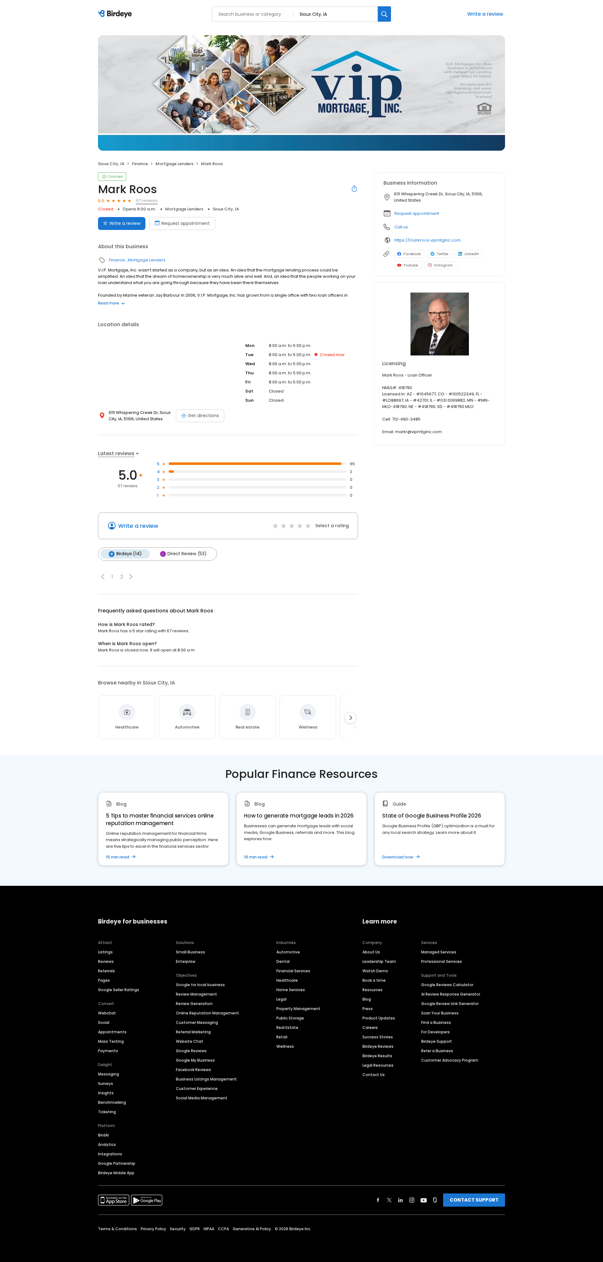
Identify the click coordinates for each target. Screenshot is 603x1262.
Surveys (105, 1083)
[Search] (384, 14)
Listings (105, 952)
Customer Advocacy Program (449, 1060)
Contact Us (373, 1074)
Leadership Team (379, 961)
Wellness (285, 1046)
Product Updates (378, 1018)
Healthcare (287, 980)
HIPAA (209, 1228)
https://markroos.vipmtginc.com (427, 240)
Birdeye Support (436, 1041)
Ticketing (107, 1111)
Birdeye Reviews (378, 1046)
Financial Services (293, 971)
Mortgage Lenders (174, 164)
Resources (372, 989)
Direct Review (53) (186, 554)
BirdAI (103, 1135)
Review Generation (194, 1003)
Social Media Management (201, 1098)
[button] (102, 576)
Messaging (108, 1074)
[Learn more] (439, 324)
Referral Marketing (193, 1032)
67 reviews (147, 201)
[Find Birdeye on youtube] (424, 1200)
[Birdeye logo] (116, 14)
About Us (371, 952)
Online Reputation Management (207, 1013)
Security (178, 1228)
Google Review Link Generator (450, 1003)
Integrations (110, 1154)
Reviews (106, 961)
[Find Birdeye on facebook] (378, 1200)
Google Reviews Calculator (447, 984)
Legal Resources (378, 1065)
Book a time (374, 980)
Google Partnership (116, 1163)
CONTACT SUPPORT (474, 1200)
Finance (140, 164)
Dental (283, 961)
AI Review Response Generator (450, 994)
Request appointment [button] (416, 213)
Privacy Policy (153, 1228)
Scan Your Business (440, 1013)
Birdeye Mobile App (116, 1172)
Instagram (443, 265)
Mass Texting (111, 1041)
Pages (104, 980)
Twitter (442, 253)
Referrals (106, 971)
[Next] (350, 717)
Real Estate (287, 1027)
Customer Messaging (197, 1022)
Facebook (412, 253)
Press (367, 1008)
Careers (370, 1027)
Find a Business (436, 1022)
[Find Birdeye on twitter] (389, 1200)
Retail (281, 1037)
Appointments (112, 1032)
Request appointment (185, 223)
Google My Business (195, 1060)
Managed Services (438, 952)
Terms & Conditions (117, 1228)
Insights (106, 1093)
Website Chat (189, 1041)
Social (103, 1022)
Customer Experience (197, 1088)
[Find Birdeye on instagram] (411, 1200)
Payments (108, 1050)
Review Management (196, 994)
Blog (366, 999)
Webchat (107, 1013)
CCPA (223, 1228)
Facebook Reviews (193, 1069)
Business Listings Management (206, 1079)
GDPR (194, 1228)
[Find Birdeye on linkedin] (400, 1200)
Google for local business (200, 984)
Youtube (411, 265)
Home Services (290, 989)
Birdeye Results (377, 1055)
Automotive (288, 952)
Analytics (107, 1144)
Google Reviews (191, 1050)
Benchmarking (112, 1102)
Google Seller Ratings (118, 989)
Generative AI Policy (252, 1228)
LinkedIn (471, 253)
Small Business (190, 952)
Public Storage (290, 1018)
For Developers (435, 1032)
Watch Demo (375, 971)
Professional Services (441, 961)
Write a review (485, 14)
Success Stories (377, 1037)
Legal (281, 999)
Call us (401, 227)
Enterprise (185, 961)
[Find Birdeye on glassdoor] (435, 1200)
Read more (108, 303)
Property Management (298, 1008)
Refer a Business (437, 1050)
